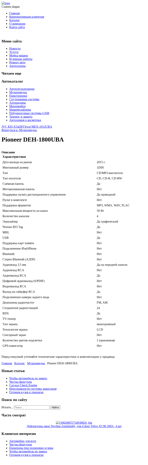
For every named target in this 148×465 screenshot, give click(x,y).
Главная (14, 13)
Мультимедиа (18, 92)
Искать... (7, 407)
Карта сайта (17, 27)
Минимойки (17, 106)
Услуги (13, 52)
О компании (17, 23)
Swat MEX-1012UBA (38, 126)
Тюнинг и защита (20, 116)
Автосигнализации (21, 88)
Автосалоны (17, 66)
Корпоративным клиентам (26, 16)
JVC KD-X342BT (13, 126)
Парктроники (18, 95)
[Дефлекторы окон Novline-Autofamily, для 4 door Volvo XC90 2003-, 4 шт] (74, 422)
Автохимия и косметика (25, 120)
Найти (55, 407)
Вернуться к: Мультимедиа (19, 130)
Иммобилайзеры (20, 109)
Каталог (14, 20)
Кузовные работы (20, 59)
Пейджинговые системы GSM (29, 113)
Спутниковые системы (24, 99)
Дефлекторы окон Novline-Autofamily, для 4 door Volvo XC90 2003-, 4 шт (74, 426)
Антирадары (17, 102)
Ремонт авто (17, 62)
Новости (15, 48)
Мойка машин (18, 55)
